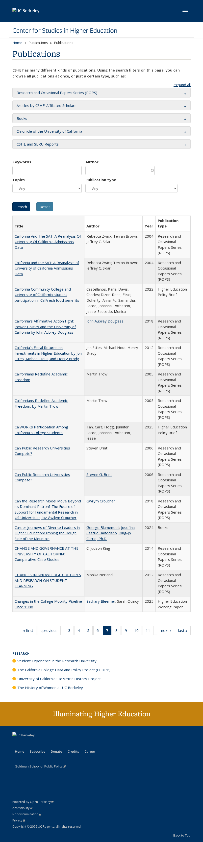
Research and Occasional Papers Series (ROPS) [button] (57, 92)
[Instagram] (46, 743)
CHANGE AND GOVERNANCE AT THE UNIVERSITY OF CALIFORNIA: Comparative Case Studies (46, 554)
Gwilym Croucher (100, 500)
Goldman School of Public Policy (40, 766)
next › (167, 631)
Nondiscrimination (26, 814)
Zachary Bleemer (100, 601)
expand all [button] (182, 84)
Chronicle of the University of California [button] (49, 131)
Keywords (21, 161)
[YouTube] (36, 743)
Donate (56, 751)
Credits (73, 751)
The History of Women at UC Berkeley (50, 687)
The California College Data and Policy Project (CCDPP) (63, 669)
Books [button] (22, 118)
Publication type (100, 179)
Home (17, 42)
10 (138, 631)
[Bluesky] (55, 743)
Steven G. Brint (99, 474)
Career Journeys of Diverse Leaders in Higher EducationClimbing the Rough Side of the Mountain (47, 533)
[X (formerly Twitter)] (17, 743)
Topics (18, 179)
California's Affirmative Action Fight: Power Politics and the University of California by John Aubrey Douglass (45, 327)
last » (184, 631)
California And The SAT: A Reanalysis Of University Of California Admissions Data (48, 242)
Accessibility (22, 808)
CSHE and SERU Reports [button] (38, 144)
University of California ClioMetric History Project (59, 678)
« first (29, 631)
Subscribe (37, 751)
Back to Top (182, 835)
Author (92, 161)
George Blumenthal (102, 527)
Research (21, 653)
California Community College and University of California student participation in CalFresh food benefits (47, 295)
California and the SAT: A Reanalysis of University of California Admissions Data (47, 268)
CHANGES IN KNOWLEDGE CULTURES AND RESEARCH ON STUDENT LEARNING (48, 580)
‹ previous (50, 631)
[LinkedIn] (26, 743)
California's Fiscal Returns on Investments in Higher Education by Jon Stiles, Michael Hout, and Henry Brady (48, 353)
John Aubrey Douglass (105, 321)
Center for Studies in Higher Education (64, 30)
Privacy (18, 820)
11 (149, 631)
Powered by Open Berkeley (33, 802)
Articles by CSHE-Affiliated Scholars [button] (46, 105)
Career (89, 751)
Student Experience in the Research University (57, 660)
